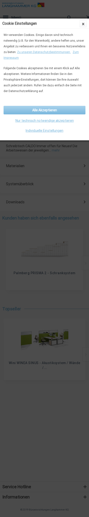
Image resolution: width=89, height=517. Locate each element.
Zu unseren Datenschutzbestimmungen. (44, 52)
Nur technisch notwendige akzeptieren (44, 120)
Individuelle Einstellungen (44, 130)
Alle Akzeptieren (44, 110)
